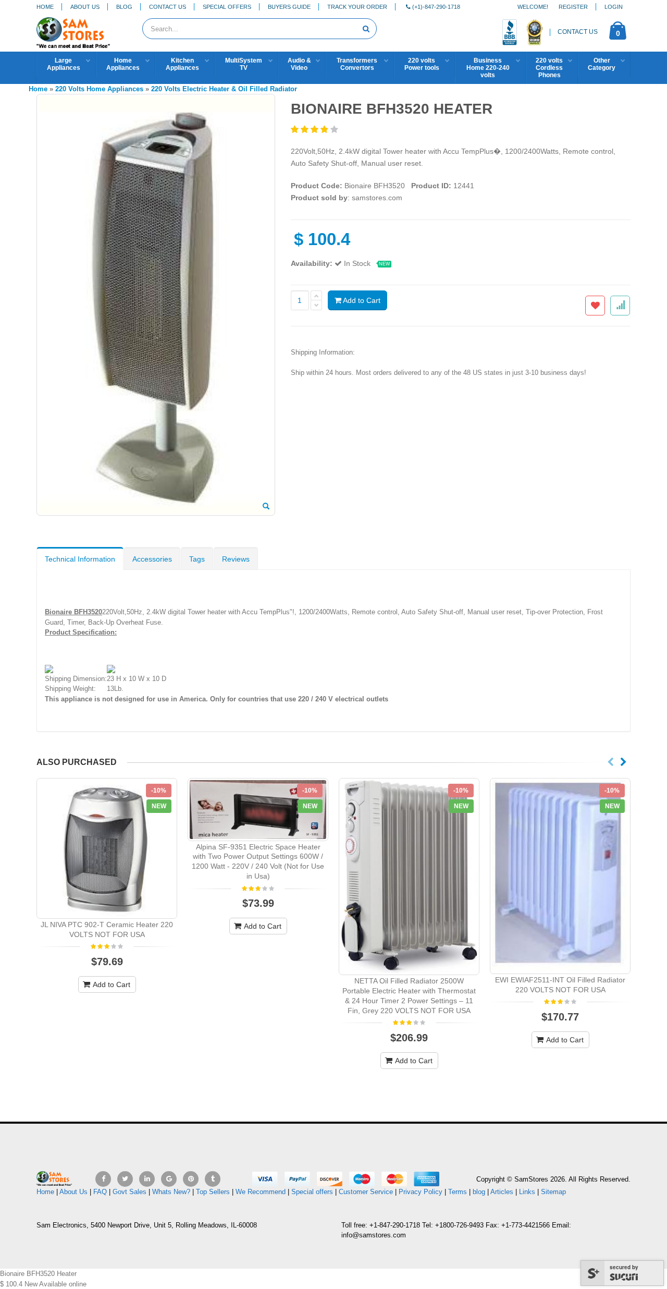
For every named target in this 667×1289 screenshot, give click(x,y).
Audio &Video (299, 64)
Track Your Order (357, 7)
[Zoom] (266, 507)
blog (479, 1192)
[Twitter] (125, 1179)
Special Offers (227, 7)
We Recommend (261, 1192)
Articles (501, 1192)
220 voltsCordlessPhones (549, 68)
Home (45, 7)
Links (527, 1192)
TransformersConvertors (357, 64)
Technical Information (80, 559)
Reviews (236, 559)
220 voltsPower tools (421, 64)
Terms (458, 1192)
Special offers (312, 1192)
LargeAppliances (63, 64)
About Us (85, 7)
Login (613, 7)
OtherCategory (601, 64)
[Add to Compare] (620, 305)
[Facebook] (103, 1179)
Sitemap (553, 1192)
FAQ (100, 1192)
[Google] (169, 1179)
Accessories (152, 559)
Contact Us (167, 7)
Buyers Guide (289, 7)
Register (573, 7)
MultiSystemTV (243, 64)
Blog (124, 7)
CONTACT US (578, 31)
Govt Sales (129, 1192)
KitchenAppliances (182, 64)
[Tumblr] (212, 1179)
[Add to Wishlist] (595, 305)
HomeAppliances (123, 64)
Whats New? (171, 1192)
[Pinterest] (191, 1179)
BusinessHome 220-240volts (488, 68)
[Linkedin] (147, 1179)
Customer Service (366, 1192)
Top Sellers (213, 1192)
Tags (197, 559)
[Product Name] (107, 848)
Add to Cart (360, 300)
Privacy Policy (420, 1192)
